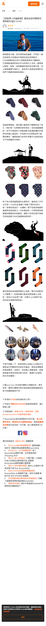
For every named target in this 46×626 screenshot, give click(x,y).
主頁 (3, 11)
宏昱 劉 (10, 25)
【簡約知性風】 (14, 483)
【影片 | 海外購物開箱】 (17, 465)
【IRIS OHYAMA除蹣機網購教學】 (21, 470)
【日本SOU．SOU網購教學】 (19, 450)
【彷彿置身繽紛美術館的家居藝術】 (22, 478)
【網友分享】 (20, 441)
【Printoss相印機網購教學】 (19, 445)
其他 (14, 11)
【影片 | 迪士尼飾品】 (16, 458)
